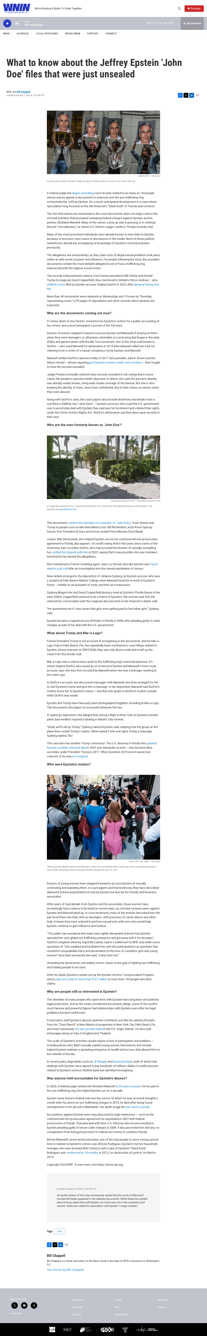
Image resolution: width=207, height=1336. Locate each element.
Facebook (163, 1300)
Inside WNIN (72, 33)
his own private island (89, 1029)
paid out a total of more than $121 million (81, 979)
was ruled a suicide (137, 1107)
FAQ (117, 1307)
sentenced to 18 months (82, 1152)
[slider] (22, 23)
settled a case (56, 284)
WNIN (6, 33)
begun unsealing (82, 193)
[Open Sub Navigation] (12, 33)
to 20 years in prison (128, 1086)
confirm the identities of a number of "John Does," (100, 523)
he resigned (80, 756)
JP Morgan (100, 1061)
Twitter (161, 1307)
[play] (7, 23)
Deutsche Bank (123, 1061)
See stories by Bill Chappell (65, 1270)
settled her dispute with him (70, 552)
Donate (196, 8)
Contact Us (78, 1300)
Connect (111, 33)
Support (92, 33)
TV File (118, 1300)
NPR (59, 1231)
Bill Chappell (23, 92)
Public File (77, 1307)
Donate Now (121, 1314)
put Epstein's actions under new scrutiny (115, 362)
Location (76, 1314)
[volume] (17, 23)
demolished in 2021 (68, 509)
